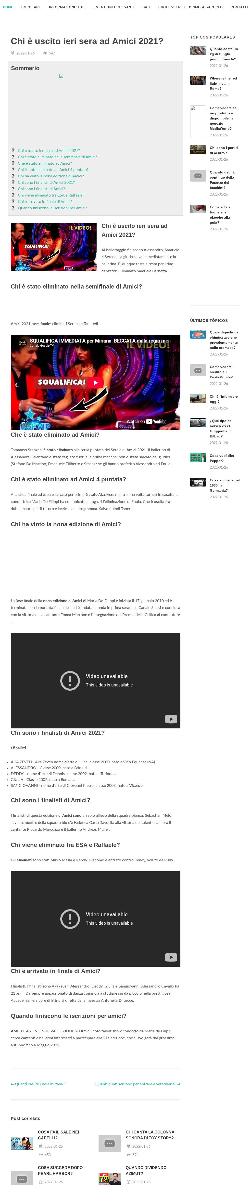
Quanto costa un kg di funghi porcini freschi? (224, 54)
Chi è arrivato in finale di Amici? (45, 202)
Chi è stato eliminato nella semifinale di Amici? (57, 157)
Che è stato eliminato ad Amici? (45, 163)
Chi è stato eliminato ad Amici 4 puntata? (53, 170)
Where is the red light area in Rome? (223, 83)
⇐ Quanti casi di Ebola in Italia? (37, 1084)
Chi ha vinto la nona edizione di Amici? (51, 176)
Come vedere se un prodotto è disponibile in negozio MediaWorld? (223, 118)
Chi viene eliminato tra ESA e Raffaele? (51, 195)
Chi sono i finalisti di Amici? (41, 189)
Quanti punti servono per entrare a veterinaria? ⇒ (137, 1084)
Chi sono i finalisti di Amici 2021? (46, 182)
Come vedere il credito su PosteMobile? (222, 372)
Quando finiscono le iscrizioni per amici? (52, 208)
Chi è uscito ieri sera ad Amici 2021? (49, 151)
